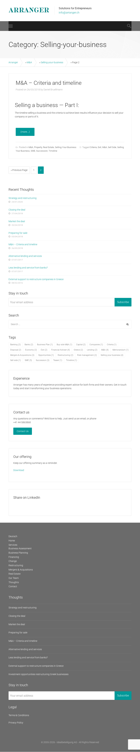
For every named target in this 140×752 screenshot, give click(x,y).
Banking (15, 344)
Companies (96, 344)
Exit (99, 147)
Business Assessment (20, 548)
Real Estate (48, 147)
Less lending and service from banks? (28, 267)
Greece (78, 350)
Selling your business (112, 355)
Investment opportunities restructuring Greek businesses (38, 674)
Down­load (18, 470)
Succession (42, 151)
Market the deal (17, 221)
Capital (81, 344)
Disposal (15, 350)
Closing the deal (17, 209)
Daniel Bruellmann (53, 89)
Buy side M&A (64, 344)
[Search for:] (70, 324)
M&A (29, 62)
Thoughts (14, 582)
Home (12, 540)
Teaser (57, 360)
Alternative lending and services (25, 256)
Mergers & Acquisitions (22, 355)
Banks (29, 344)
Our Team (14, 578)
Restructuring (65, 355)
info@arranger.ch (69, 12)
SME (33, 151)
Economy (31, 350)
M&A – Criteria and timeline (49, 83)
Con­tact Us (23, 431)
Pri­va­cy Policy (16, 722)
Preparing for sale (18, 233)
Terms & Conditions (19, 715)
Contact (13, 586)
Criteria (93, 147)
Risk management (87, 355)
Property (38, 147)
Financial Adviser (60, 350)
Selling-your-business (52, 62)
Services (13, 544)
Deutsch (13, 536)
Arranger (13, 62)
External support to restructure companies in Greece (36, 279)
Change (13, 561)
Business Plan (45, 344)
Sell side (112, 147)
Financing (14, 557)
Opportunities (46, 355)
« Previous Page (19, 170)
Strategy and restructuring (23, 198)
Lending (92, 350)
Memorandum (121, 350)
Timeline (53, 151)
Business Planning (18, 552)
